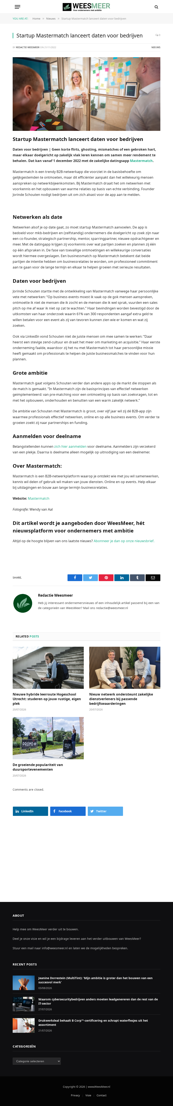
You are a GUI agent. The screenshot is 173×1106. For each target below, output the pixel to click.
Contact (102, 1095)
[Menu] (17, 7)
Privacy (75, 1095)
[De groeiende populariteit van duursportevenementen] (48, 738)
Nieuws (155, 47)
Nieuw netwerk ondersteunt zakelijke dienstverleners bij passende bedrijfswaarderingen (121, 699)
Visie (88, 1095)
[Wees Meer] (86, 7)
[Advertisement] (86, 854)
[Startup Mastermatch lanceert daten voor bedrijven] (86, 94)
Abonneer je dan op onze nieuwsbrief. (124, 541)
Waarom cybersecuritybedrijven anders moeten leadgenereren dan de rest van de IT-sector (98, 1001)
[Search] (156, 7)
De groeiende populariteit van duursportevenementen (38, 767)
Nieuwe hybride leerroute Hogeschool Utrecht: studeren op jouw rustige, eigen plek (47, 699)
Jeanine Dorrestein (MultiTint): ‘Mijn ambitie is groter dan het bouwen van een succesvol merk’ (95, 980)
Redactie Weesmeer (27, 47)
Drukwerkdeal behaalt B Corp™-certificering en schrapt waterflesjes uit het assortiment (93, 1022)
